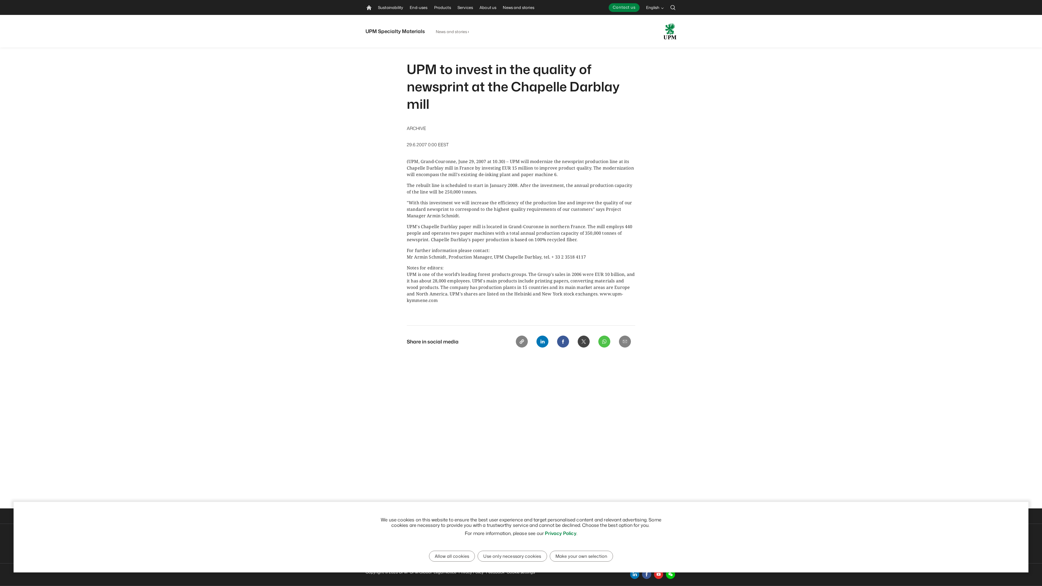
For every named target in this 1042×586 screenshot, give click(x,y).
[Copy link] (522, 342)
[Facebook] (563, 342)
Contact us (624, 7)
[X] (584, 342)
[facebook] (646, 574)
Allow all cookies (452, 556)
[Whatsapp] (604, 342)
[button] (670, 574)
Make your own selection (581, 556)
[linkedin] (634, 574)
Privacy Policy (560, 533)
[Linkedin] (542, 342)
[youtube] (658, 574)
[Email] (625, 342)
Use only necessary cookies (512, 556)
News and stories (451, 31)
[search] (673, 7)
